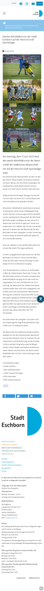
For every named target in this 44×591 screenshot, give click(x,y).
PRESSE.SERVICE (8, 454)
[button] (8, 396)
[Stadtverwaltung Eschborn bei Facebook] (21, 4)
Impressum (21, 578)
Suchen (39, 3)
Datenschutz (34, 578)
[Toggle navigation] (4, 13)
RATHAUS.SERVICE (8, 441)
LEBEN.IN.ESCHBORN (9, 444)
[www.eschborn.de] (4, 23)
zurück (6, 385)
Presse (4, 471)
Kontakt (14, 3)
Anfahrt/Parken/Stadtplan (12, 465)
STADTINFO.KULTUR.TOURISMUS (13, 451)
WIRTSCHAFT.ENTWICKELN (12, 447)
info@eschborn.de (11, 517)
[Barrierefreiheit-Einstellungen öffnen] (40, 299)
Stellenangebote (8, 462)
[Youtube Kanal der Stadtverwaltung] (33, 4)
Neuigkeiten (6, 468)
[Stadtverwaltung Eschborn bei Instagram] (27, 4)
